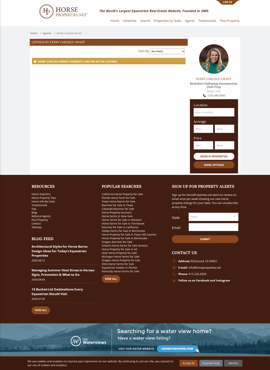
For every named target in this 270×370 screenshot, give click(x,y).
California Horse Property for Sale (122, 194)
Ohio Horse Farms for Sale (118, 264)
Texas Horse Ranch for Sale (118, 201)
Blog (34, 212)
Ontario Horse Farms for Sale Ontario (124, 245)
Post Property (230, 21)
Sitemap (37, 227)
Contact (36, 223)
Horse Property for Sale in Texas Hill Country (129, 234)
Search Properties (214, 156)
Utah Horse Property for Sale (119, 253)
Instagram (223, 280)
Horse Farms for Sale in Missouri (122, 220)
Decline (233, 363)
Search (145, 21)
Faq (34, 209)
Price (198, 138)
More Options (214, 165)
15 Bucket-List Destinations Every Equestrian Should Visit (57, 291)
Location (200, 105)
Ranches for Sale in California (120, 227)
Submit (205, 239)
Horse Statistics (41, 194)
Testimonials (207, 21)
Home (114, 21)
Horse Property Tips (44, 198)
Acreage (200, 121)
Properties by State (167, 21)
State (176, 217)
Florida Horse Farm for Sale (118, 198)
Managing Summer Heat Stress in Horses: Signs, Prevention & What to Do (63, 272)
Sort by (143, 51)
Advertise (130, 21)
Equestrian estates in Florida (119, 267)
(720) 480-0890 (216, 95)
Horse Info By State (43, 201)
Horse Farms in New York (117, 216)
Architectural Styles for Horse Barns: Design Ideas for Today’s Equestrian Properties (60, 250)
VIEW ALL (41, 310)
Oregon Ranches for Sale (117, 242)
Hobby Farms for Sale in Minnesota (123, 231)
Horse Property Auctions (117, 212)
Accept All (189, 363)
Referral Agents (41, 216)
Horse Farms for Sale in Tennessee (123, 223)
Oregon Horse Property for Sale (121, 260)
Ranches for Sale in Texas (117, 205)
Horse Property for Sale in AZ (119, 249)
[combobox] (214, 217)
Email (176, 227)
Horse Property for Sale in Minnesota (124, 238)
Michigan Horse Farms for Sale (120, 256)
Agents (190, 21)
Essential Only (211, 363)
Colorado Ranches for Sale (118, 209)
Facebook (202, 280)
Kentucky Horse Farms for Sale (120, 271)
